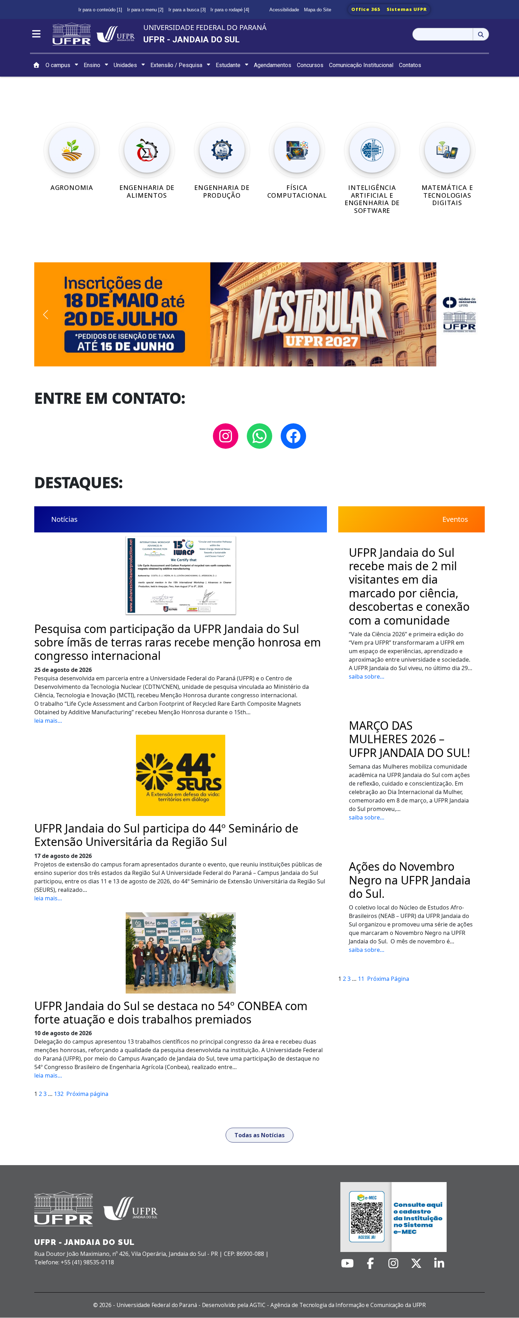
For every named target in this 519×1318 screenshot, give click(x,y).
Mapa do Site (317, 9)
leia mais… (48, 720)
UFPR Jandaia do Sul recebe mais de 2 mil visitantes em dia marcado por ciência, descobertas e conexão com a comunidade (409, 586)
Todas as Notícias (259, 1135)
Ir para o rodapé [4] (229, 9)
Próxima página (87, 1094)
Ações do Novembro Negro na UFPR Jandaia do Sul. (410, 880)
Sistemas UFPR (407, 9)
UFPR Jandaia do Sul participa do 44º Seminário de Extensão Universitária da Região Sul (166, 835)
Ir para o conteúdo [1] (100, 9)
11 (361, 979)
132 (59, 1094)
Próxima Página (388, 979)
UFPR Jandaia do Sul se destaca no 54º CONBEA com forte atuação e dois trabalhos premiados (171, 1012)
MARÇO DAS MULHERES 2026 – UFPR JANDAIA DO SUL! (409, 739)
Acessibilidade (284, 9)
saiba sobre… (366, 676)
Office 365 (366, 9)
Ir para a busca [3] (187, 9)
